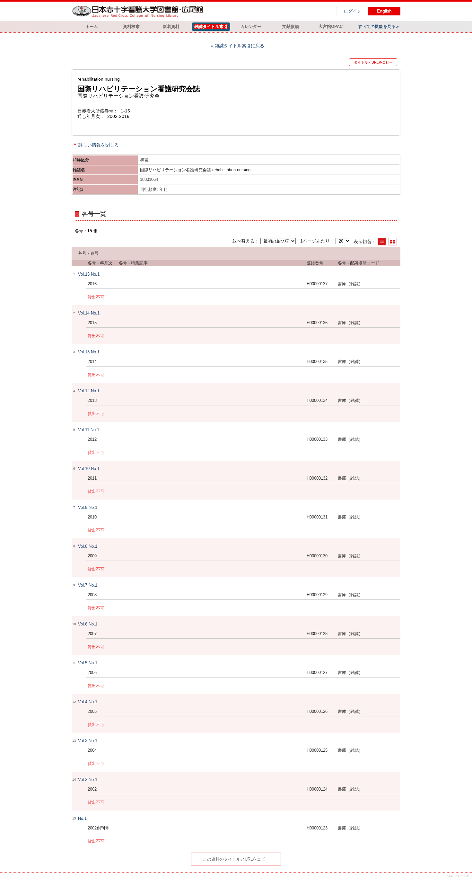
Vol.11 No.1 (88, 429)
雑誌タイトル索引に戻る (239, 45)
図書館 (139, 11)
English (384, 11)
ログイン (353, 11)
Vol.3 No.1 (87, 740)
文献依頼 (290, 26)
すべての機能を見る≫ (379, 26)
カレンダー (250, 26)
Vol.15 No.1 (89, 274)
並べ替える (243, 241)
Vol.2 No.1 (87, 779)
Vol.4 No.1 (87, 701)
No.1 (82, 818)
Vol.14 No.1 (89, 313)
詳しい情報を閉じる (98, 144)
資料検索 (131, 26)
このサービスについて (457, 876)
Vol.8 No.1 (87, 546)
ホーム (91, 26)
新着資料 (171, 26)
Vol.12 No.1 (89, 390)
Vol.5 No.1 (87, 662)
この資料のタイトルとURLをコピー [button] (236, 859)
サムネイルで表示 (392, 241)
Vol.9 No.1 (87, 507)
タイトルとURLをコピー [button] (373, 62)
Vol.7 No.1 (87, 585)
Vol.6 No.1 (87, 624)
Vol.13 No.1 (89, 352)
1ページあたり (315, 241)
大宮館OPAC (331, 26)
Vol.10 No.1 (89, 468)
